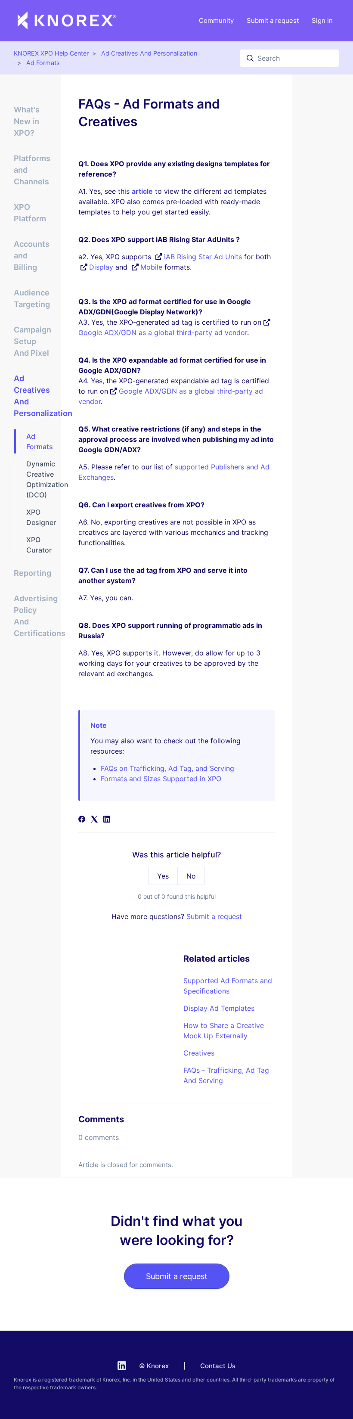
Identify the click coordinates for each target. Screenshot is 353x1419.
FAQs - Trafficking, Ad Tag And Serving (226, 1075)
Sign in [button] (322, 20)
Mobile (151, 267)
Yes (163, 876)
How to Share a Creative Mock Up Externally (223, 1030)
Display (101, 267)
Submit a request (273, 20)
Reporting (32, 573)
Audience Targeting (32, 298)
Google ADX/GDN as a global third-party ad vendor (162, 332)
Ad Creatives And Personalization (149, 53)
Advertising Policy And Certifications (32, 616)
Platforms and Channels (32, 170)
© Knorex (154, 1366)
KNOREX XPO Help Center (51, 53)
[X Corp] (94, 820)
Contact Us (217, 1366)
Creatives (198, 1053)
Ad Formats (43, 62)
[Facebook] (81, 820)
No (191, 876)
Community (216, 20)
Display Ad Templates (218, 1008)
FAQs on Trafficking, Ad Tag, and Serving (167, 768)
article (142, 191)
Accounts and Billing (32, 255)
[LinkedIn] (106, 820)
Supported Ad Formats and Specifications (227, 985)
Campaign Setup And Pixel (32, 341)
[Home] (67, 20)
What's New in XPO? (27, 121)
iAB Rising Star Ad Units (203, 256)
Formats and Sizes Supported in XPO (161, 778)
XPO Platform (30, 212)
